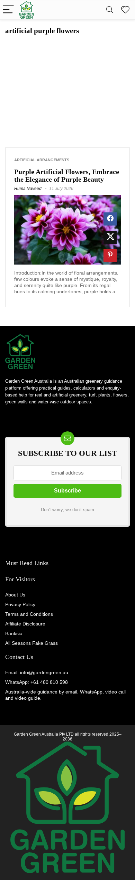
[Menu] (8, 10)
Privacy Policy (20, 604)
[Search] (109, 10)
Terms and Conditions (29, 614)
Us (29, 656)
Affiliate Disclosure (25, 623)
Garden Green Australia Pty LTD (44, 734)
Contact (15, 656)
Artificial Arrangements (41, 160)
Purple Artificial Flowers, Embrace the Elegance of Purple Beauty (66, 175)
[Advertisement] (67, 87)
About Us (15, 594)
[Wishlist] (125, 10)
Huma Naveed (28, 188)
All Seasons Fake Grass (31, 643)
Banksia (13, 633)
